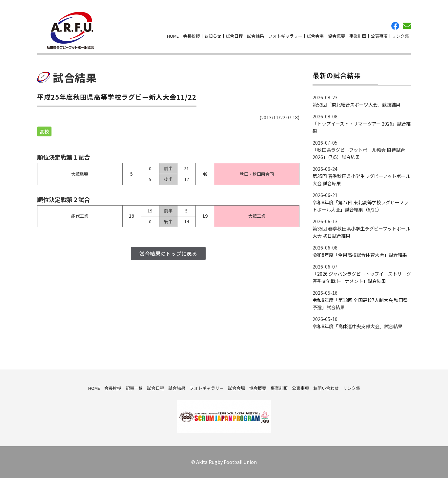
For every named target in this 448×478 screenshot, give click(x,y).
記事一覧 (134, 388)
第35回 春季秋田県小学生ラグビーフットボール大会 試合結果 (361, 180)
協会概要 (336, 36)
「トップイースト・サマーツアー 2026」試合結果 (362, 127)
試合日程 (234, 36)
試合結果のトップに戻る (168, 253)
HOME (173, 36)
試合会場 (315, 36)
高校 (44, 131)
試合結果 (255, 36)
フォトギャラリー (285, 36)
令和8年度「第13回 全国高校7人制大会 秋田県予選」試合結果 (360, 303)
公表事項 (379, 36)
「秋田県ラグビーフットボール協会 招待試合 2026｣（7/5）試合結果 (359, 153)
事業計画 (357, 36)
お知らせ (212, 36)
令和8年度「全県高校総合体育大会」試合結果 (360, 254)
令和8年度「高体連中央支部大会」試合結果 (357, 326)
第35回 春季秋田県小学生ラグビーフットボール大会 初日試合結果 (361, 232)
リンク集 (400, 36)
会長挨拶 (191, 36)
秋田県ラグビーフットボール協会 (70, 30)
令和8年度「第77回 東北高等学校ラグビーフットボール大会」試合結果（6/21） (360, 206)
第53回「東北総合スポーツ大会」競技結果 (356, 104)
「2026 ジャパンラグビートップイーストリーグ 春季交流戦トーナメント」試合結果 (362, 277)
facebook (395, 26)
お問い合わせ (407, 26)
